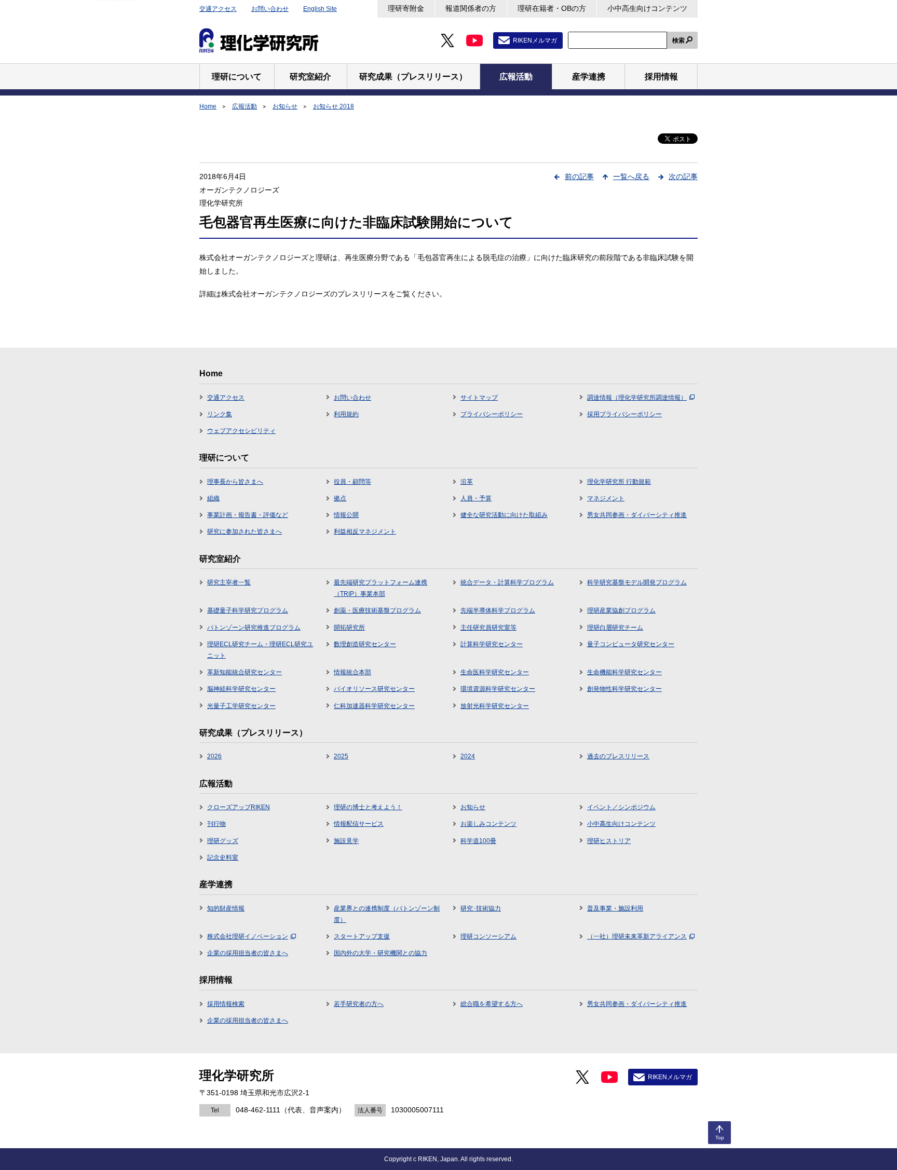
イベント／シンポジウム (621, 807)
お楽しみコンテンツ (488, 823)
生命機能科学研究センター (624, 672)
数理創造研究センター (365, 644)
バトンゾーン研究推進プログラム (254, 627)
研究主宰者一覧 (229, 582)
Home (207, 106)
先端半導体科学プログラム (497, 610)
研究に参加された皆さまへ (244, 531)
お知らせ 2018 (333, 106)
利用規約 (346, 414)
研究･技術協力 (480, 908)
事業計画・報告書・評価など (247, 515)
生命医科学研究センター (494, 672)
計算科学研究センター (491, 644)
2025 (341, 756)
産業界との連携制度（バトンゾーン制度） (387, 914)
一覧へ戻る (631, 176)
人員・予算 (476, 498)
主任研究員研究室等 (488, 627)
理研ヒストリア (609, 841)
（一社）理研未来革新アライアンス (637, 936)
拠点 (340, 498)
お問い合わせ (270, 8)
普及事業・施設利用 (615, 908)
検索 (678, 40)
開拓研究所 (349, 627)
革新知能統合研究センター (244, 672)
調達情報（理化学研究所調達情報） (637, 397)
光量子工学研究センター (241, 706)
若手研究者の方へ (359, 1004)
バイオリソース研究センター (374, 688)
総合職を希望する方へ (491, 1004)
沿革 (466, 481)
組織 (213, 498)
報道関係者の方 (470, 8)
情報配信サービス (359, 823)
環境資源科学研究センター (497, 688)
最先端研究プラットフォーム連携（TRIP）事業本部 (380, 588)
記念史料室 (222, 857)
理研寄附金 (406, 8)
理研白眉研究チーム (615, 627)
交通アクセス (218, 8)
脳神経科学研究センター (241, 688)
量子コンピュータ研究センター (630, 644)
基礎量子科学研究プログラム (247, 610)
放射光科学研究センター (494, 706)
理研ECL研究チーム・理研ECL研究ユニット (260, 650)
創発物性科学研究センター (624, 688)
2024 (467, 756)
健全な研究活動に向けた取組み (504, 515)
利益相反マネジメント (365, 531)
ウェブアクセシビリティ (241, 430)
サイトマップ (479, 397)
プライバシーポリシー (491, 414)
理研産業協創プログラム (621, 610)
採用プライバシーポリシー (624, 414)
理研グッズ (222, 841)
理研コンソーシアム (488, 936)
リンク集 (219, 414)
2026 (214, 756)
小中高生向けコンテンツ (647, 8)
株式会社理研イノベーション (247, 936)
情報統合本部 (352, 672)
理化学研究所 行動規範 (619, 481)
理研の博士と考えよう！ (368, 807)
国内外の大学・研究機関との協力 (380, 953)
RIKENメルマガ (535, 40)
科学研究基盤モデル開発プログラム (637, 582)
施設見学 (346, 841)
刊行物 (216, 823)
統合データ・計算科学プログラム (507, 582)
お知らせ (285, 106)
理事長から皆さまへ (235, 481)
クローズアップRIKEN (238, 807)
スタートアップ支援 (362, 936)
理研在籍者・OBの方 (552, 8)
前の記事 (579, 176)
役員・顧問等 (352, 481)
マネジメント (605, 498)
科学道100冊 (478, 841)
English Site (320, 8)
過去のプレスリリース (618, 756)
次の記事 (683, 176)
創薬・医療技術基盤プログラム (377, 610)
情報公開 (346, 515)
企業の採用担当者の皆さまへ (247, 953)
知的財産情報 (225, 908)
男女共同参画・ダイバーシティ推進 (637, 515)
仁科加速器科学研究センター (374, 706)
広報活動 (244, 106)
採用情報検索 (225, 1004)
